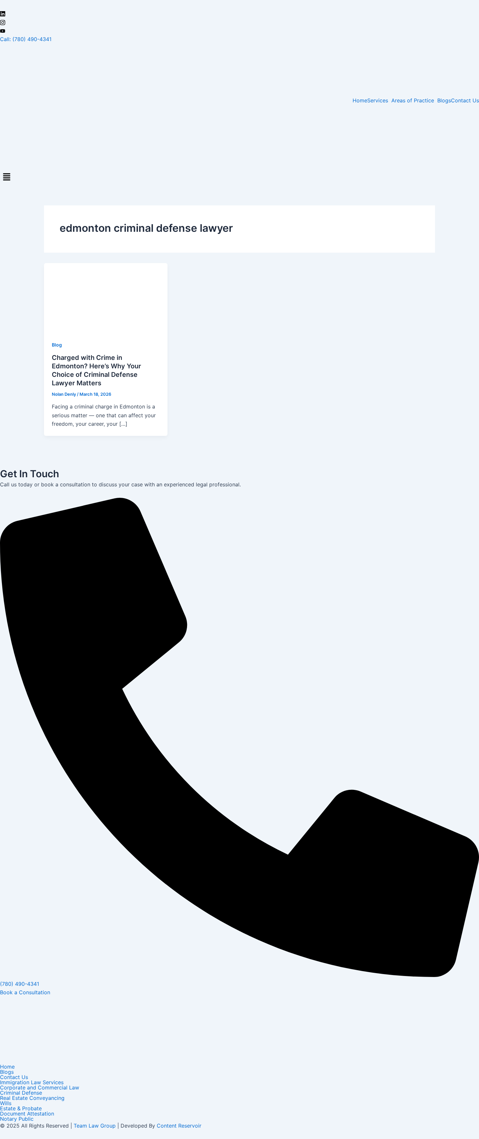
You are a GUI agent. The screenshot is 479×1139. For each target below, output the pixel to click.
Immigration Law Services (32, 1082)
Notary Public (17, 1118)
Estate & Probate (21, 1108)
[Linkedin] (239, 13)
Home (360, 100)
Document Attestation (27, 1113)
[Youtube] (239, 30)
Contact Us (465, 100)
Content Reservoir (179, 1125)
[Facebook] (239, 4)
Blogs (444, 100)
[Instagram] (239, 22)
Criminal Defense (21, 1092)
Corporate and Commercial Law (39, 1087)
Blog (57, 345)
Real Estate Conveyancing (32, 1098)
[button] (379, 100)
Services (377, 100)
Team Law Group (95, 1125)
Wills (5, 1103)
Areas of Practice (412, 100)
